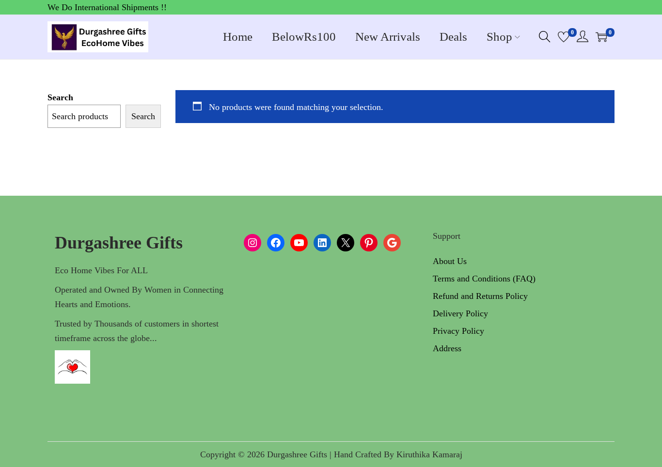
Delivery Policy (460, 313)
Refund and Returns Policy (480, 296)
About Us (450, 261)
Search (60, 97)
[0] (563, 37)
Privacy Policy (458, 331)
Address (447, 348)
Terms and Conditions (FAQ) (484, 278)
